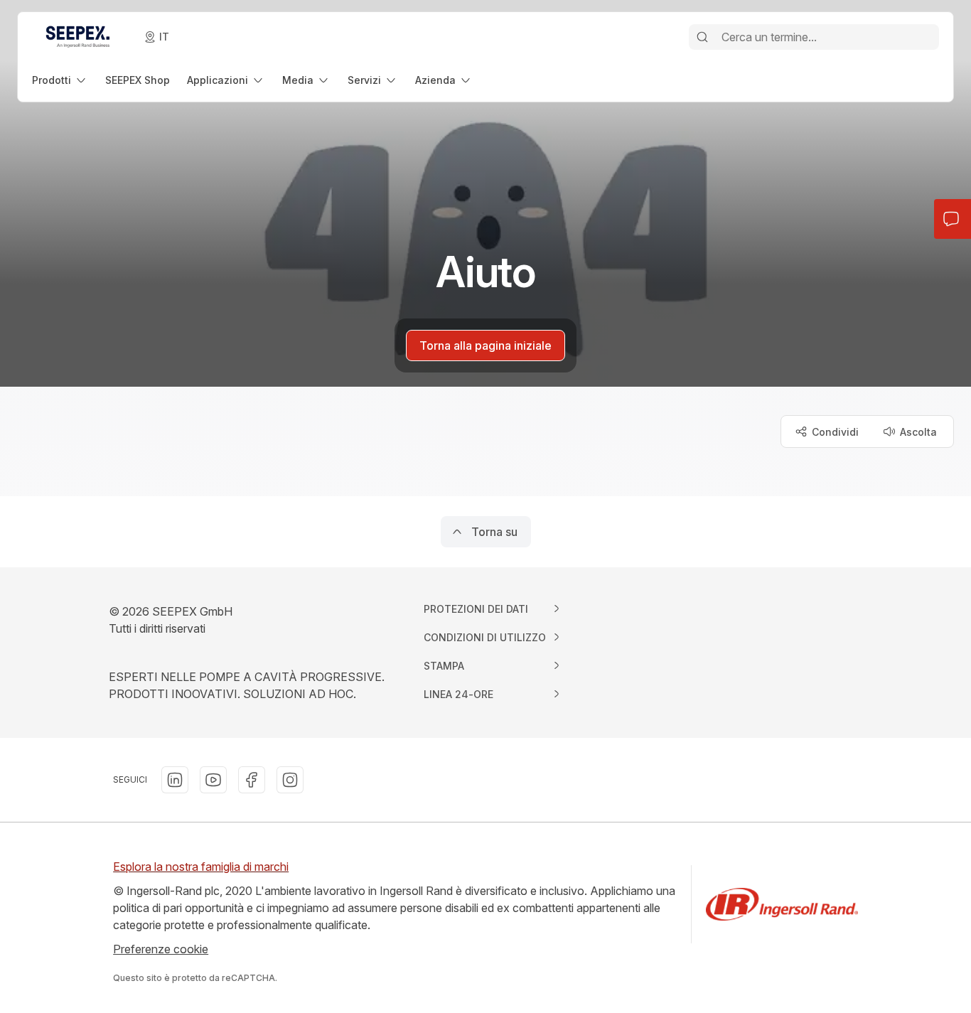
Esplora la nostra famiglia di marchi (201, 866)
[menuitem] (60, 80)
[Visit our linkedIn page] (174, 779)
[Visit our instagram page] (290, 779)
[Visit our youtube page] (213, 779)
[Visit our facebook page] (251, 779)
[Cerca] (702, 37)
